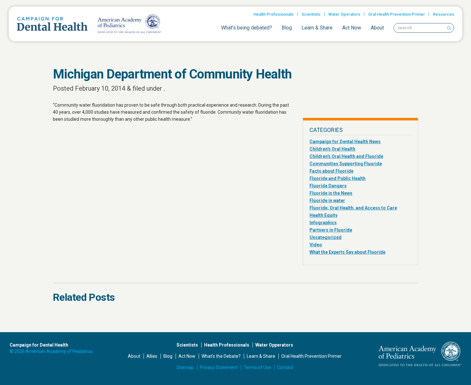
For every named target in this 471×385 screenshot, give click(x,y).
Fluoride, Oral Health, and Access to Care (353, 207)
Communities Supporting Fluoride (346, 163)
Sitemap (185, 367)
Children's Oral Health (332, 149)
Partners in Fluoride (331, 230)
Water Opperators (274, 345)
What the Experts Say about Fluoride (347, 252)
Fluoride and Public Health (338, 178)
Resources (443, 14)
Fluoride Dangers (328, 185)
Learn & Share (317, 28)
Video (316, 244)
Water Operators (344, 14)
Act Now (351, 28)
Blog (287, 28)
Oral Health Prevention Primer (396, 14)
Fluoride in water (327, 200)
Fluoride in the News (331, 193)
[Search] (449, 27)
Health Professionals (273, 14)
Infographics (323, 222)
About (377, 28)
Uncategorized (326, 237)
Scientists (311, 14)
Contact (285, 367)
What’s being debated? (246, 28)
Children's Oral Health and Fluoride (346, 156)
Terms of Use (257, 367)
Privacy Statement (219, 367)
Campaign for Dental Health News (345, 141)
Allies (151, 356)
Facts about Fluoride (331, 171)
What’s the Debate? (221, 356)
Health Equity (323, 215)
